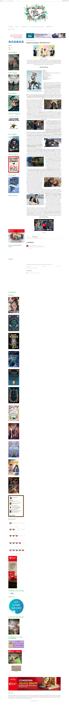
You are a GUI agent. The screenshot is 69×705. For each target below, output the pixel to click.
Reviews (17, 26)
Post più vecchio (58, 266)
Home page (10, 26)
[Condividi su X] (34, 236)
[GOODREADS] (17, 42)
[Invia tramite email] (32, 236)
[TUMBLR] (20, 42)
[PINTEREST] (15, 42)
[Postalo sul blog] (33, 236)
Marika (11, 49)
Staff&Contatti (49, 26)
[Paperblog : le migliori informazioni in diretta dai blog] (11, 594)
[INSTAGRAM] (22, 42)
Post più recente (29, 266)
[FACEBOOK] (10, 42)
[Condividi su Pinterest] (36, 236)
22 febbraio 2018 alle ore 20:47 (35, 245)
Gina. (30, 245)
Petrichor (37, 700)
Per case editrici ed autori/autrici (37, 26)
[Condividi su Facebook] (35, 236)
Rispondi (30, 248)
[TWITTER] (12, 42)
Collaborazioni (24, 26)
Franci (11, 47)
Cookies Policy (11, 29)
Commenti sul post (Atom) (33, 267)
